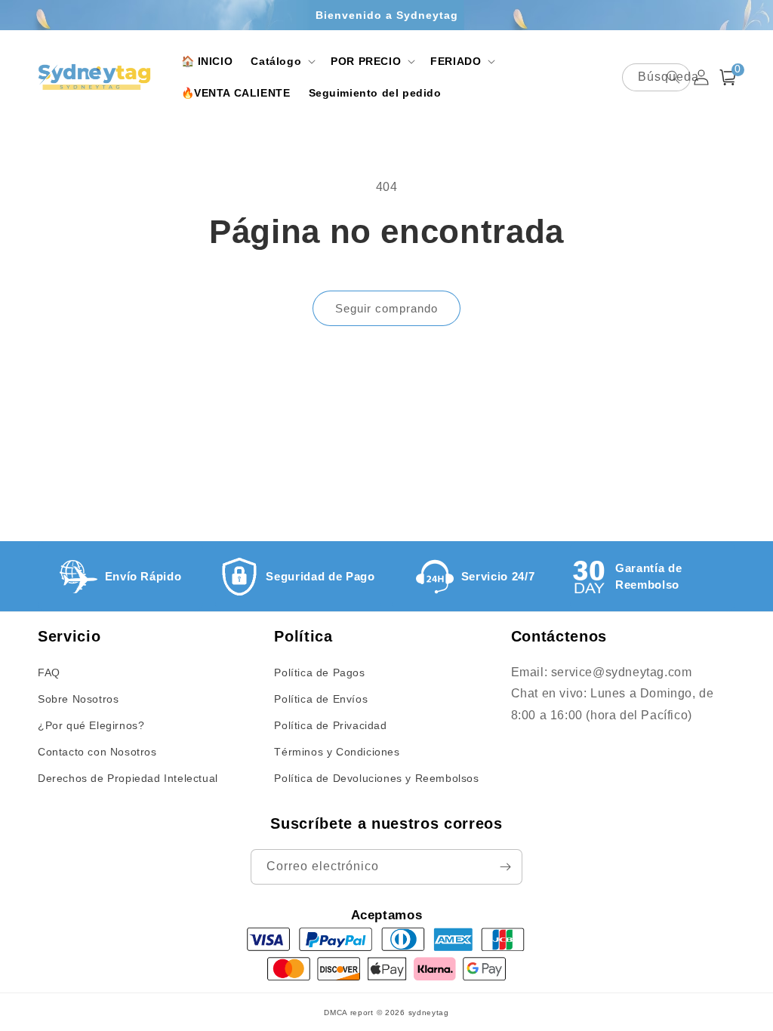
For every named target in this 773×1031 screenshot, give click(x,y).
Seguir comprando (386, 308)
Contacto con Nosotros (97, 752)
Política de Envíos (321, 699)
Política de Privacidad (330, 725)
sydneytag (428, 1012)
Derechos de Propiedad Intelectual (128, 778)
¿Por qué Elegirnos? (91, 725)
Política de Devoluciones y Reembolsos (376, 778)
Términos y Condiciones (336, 752)
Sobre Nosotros (78, 699)
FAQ (49, 672)
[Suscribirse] (505, 867)
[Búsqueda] (673, 77)
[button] (282, 61)
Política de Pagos (319, 672)
